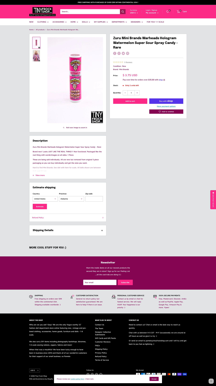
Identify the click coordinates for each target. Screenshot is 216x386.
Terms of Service (102, 360)
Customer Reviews (102, 342)
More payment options (166, 106)
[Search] (123, 11)
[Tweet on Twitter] (123, 53)
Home (31, 30)
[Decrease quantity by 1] (125, 92)
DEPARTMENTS (118, 22)
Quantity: (117, 93)
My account (151, 13)
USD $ (32, 370)
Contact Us (99, 325)
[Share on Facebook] (114, 53)
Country (36, 194)
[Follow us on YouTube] (100, 374)
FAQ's (97, 345)
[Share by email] (127, 53)
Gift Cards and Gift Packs (105, 338)
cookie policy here (77, 379)
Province (62, 194)
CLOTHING (41, 22)
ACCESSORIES (58, 22)
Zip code (88, 194)
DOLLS (85, 22)
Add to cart (130, 101)
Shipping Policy (101, 349)
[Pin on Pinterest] (119, 53)
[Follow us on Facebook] (88, 374)
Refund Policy (38, 218)
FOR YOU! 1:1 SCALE (155, 22)
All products (40, 30)
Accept (154, 379)
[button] (166, 111)
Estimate (40, 206)
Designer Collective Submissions (103, 333)
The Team (99, 328)
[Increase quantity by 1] (137, 92)
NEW (31, 22)
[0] (167, 11)
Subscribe (125, 282)
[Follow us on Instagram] (92, 374)
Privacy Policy (101, 353)
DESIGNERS (135, 22)
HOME (73, 22)
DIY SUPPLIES (99, 22)
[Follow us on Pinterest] (96, 374)
